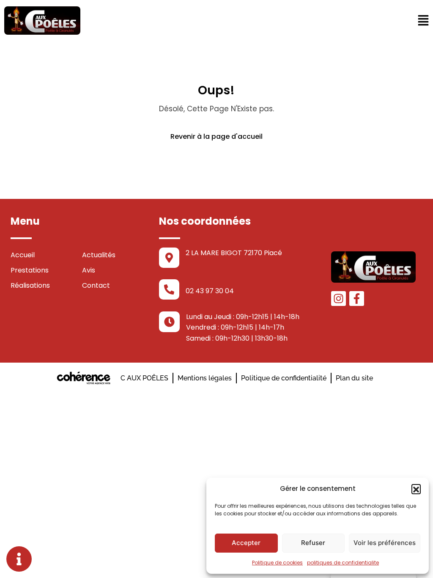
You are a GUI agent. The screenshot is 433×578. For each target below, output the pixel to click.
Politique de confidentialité (283, 378)
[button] (416, 488)
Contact (96, 285)
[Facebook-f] (356, 298)
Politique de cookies (277, 562)
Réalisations (30, 285)
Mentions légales (205, 378)
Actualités (98, 255)
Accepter (246, 543)
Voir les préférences (385, 543)
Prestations (30, 270)
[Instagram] (338, 298)
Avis (88, 270)
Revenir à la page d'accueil (216, 136)
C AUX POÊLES (144, 378)
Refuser (313, 543)
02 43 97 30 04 (210, 291)
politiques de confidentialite (343, 562)
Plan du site (354, 378)
